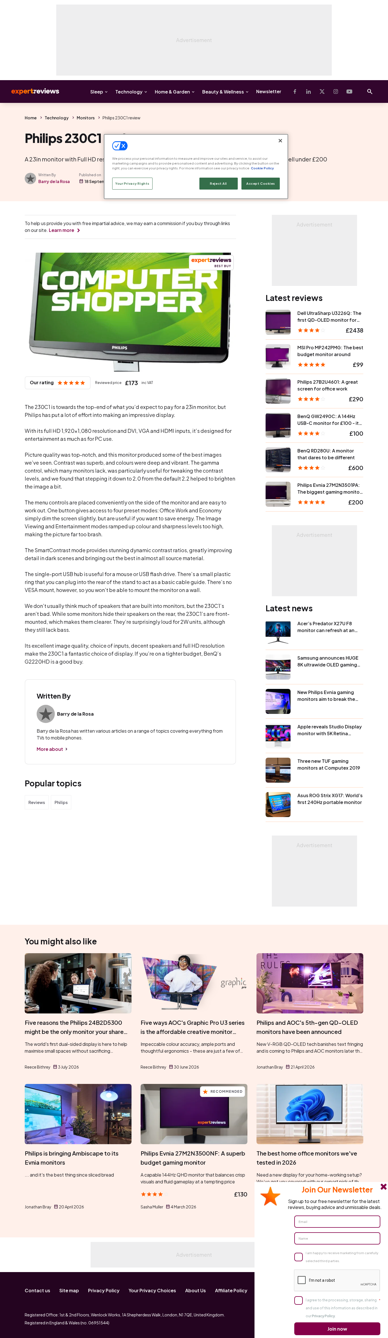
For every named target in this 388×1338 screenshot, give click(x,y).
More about (50, 749)
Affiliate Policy (231, 1290)
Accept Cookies (260, 183)
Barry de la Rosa (54, 181)
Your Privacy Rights (132, 183)
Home (31, 117)
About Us (195, 1290)
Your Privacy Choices (152, 1290)
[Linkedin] (308, 91)
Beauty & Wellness (223, 92)
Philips (61, 802)
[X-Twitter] (322, 91)
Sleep (96, 92)
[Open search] (370, 91)
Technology (129, 92)
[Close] (280, 140)
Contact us (37, 1290)
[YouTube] (349, 91)
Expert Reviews (30, 91)
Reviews (36, 802)
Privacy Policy (104, 1290)
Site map (69, 1290)
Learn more (61, 230)
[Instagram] (336, 91)
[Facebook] (295, 91)
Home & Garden (172, 92)
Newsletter (268, 91)
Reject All (218, 183)
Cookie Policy (262, 168)
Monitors (86, 117)
